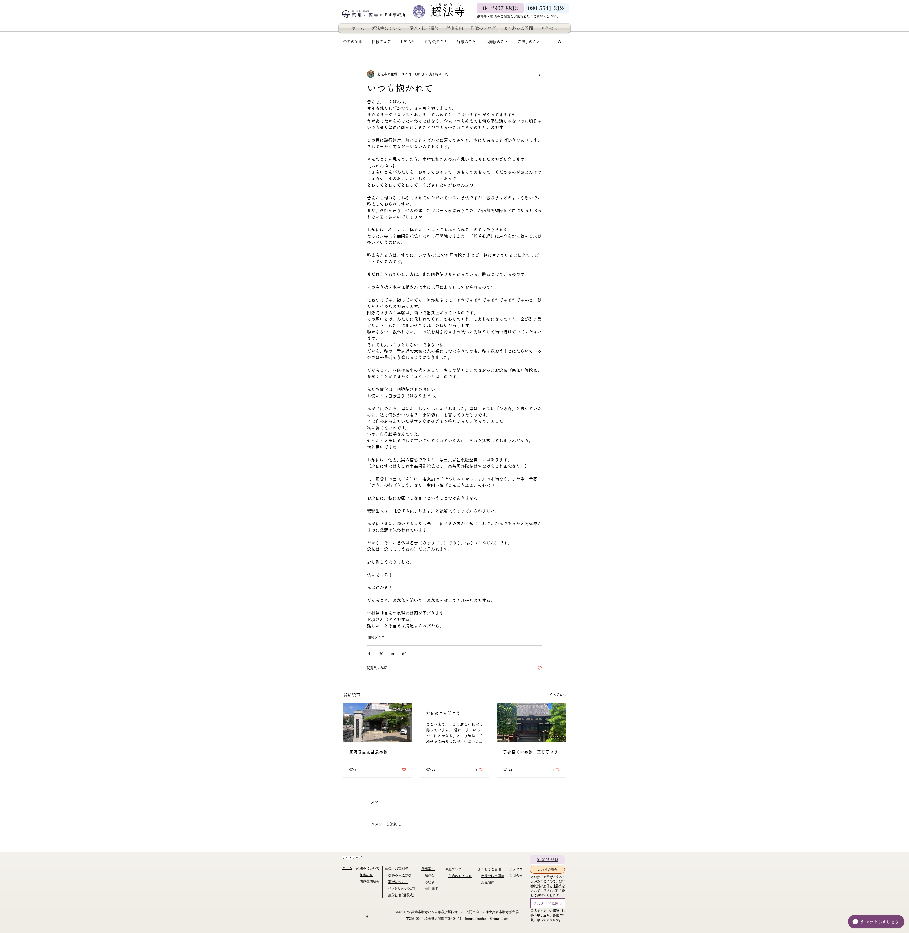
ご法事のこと (528, 42)
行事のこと (466, 42)
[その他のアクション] (539, 74)
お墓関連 (487, 882)
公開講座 (431, 888)
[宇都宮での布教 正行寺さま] (531, 722)
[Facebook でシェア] (369, 653)
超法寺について (367, 868)
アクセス (516, 869)
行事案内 (428, 869)
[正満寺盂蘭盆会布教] (377, 722)
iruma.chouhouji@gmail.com (486, 918)
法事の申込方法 (399, 875)
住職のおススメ (460, 876)
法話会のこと (436, 42)
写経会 (430, 882)
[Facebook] (367, 916)
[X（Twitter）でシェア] (381, 653)
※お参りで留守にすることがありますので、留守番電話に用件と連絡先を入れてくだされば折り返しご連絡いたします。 (547, 886)
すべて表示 (557, 694)
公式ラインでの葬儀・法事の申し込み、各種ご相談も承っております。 (547, 915)
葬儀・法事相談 (396, 868)
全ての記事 (352, 42)
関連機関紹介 (369, 881)
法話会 (430, 875)
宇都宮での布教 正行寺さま (530, 752)
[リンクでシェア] (404, 653)
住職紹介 (366, 875)
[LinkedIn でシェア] (392, 653)
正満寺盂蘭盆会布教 (368, 752)
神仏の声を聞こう (443, 713)
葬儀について (398, 882)
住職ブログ (381, 42)
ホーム (347, 868)
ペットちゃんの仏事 (401, 888)
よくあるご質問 (489, 869)
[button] (559, 42)
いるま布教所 (393, 15)
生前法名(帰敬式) (401, 895)
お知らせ (407, 42)
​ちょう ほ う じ (446, 5)
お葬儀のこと (496, 42)
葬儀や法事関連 (492, 876)
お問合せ (516, 875)
